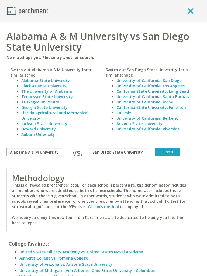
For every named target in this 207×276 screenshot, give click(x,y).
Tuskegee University (40, 102)
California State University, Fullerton (151, 107)
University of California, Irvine (144, 102)
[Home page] (28, 10)
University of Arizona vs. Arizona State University (65, 264)
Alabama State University (45, 80)
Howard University (38, 129)
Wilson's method (103, 206)
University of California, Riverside (148, 129)
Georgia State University (44, 107)
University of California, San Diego (149, 80)
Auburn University (38, 134)
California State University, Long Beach (153, 91)
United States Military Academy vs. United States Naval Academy (81, 251)
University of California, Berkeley (147, 118)
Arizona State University (139, 123)
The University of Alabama (46, 91)
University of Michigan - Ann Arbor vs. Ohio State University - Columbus (87, 270)
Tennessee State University (47, 96)
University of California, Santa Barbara (153, 96)
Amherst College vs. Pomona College (53, 258)
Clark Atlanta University (44, 85)
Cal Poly (123, 112)
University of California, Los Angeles (150, 85)
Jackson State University (44, 123)
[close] (190, 11)
